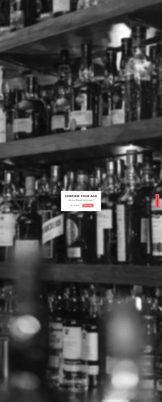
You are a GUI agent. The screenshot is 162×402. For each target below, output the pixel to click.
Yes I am (88, 205)
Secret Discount (157, 201)
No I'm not (75, 205)
